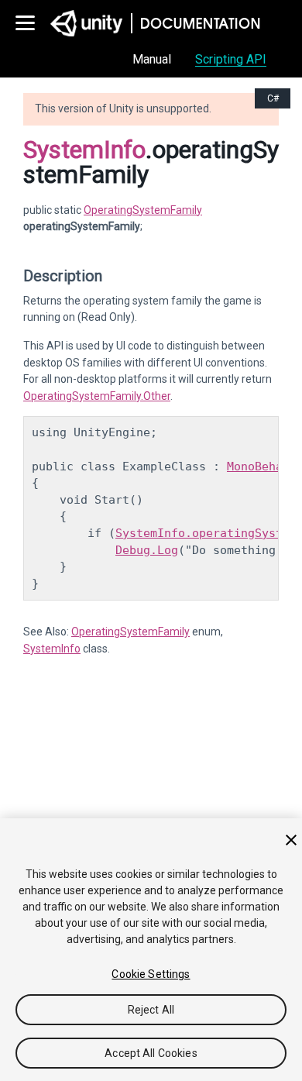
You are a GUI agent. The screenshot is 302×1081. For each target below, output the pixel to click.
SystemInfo (84, 149)
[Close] (291, 840)
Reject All (151, 1010)
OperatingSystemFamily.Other (96, 396)
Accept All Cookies (151, 1053)
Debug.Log (146, 550)
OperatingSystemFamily (143, 210)
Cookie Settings (151, 974)
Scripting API (230, 59)
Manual (151, 59)
